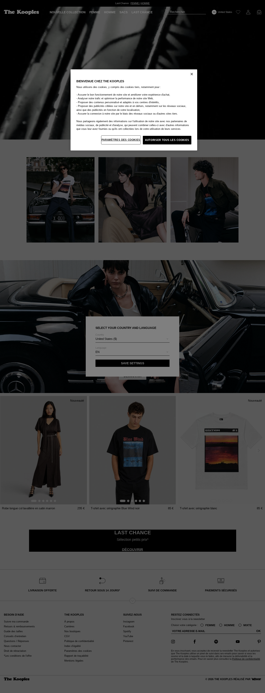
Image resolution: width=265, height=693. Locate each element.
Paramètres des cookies (121, 139)
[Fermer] (191, 74)
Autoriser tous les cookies (167, 140)
